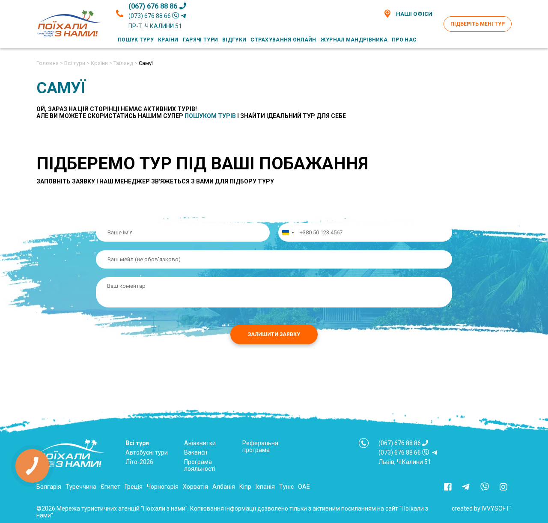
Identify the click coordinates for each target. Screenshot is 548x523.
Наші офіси (414, 14)
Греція (134, 486)
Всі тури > (76, 63)
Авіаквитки (200, 443)
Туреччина (81, 486)
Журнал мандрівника (354, 40)
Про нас (404, 40)
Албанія (223, 486)
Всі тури (137, 443)
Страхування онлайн (283, 40)
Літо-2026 (139, 461)
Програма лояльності (199, 465)
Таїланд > (125, 63)
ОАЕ (304, 486)
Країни (168, 40)
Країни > (101, 63)
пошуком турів (210, 115)
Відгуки (234, 40)
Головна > (49, 63)
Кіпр (245, 486)
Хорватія (195, 486)
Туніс (286, 486)
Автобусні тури (146, 452)
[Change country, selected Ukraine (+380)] (288, 232)
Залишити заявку (274, 334)
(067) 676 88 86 (152, 6)
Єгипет (110, 486)
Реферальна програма (260, 446)
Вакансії (195, 452)
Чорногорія (163, 486)
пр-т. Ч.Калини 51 (155, 26)
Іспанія (265, 486)
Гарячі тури (200, 40)
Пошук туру (136, 40)
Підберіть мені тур (477, 24)
